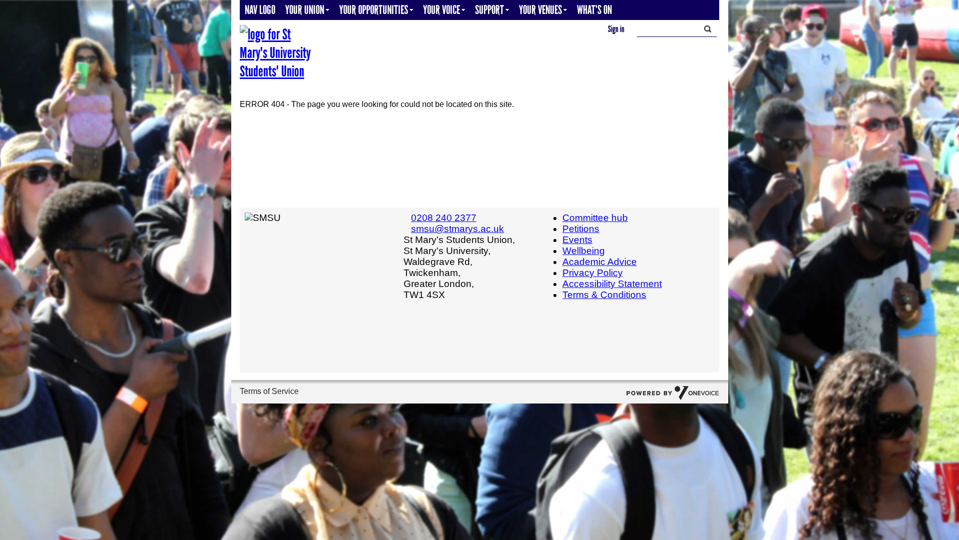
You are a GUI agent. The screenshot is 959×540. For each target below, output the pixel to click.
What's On (594, 9)
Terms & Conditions (604, 295)
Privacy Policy (592, 273)
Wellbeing (583, 251)
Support (489, 9)
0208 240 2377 (444, 217)
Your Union (304, 9)
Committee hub (595, 217)
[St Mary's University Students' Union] (277, 52)
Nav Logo (260, 9)
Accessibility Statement (612, 283)
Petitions (580, 229)
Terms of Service (269, 391)
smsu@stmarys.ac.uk (457, 229)
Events (577, 239)
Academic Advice (599, 261)
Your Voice (441, 9)
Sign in (616, 29)
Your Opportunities (373, 9)
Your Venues (540, 9)
